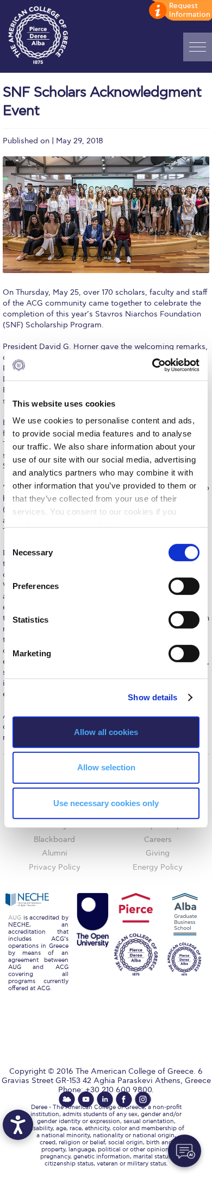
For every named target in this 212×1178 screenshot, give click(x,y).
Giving (158, 853)
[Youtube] (86, 1099)
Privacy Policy (54, 867)
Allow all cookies (106, 731)
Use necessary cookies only (106, 803)
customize (179, 11)
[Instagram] (143, 1099)
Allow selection (106, 767)
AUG (14, 917)
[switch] (184, 585)
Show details (152, 697)
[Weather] (67, 1099)
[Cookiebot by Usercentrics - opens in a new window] (152, 365)
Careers (158, 839)
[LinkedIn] (105, 1099)
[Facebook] (124, 1099)
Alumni (54, 853)
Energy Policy (158, 867)
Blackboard (54, 839)
